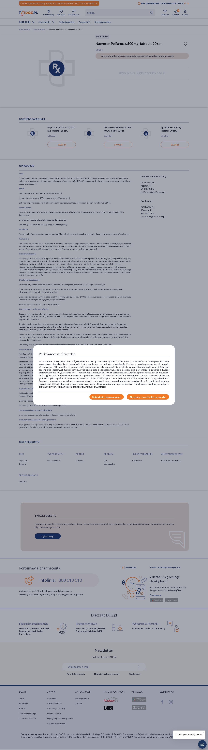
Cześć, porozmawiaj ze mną (189, 734)
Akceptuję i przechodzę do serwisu (148, 397)
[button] (202, 744)
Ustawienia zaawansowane (106, 397)
